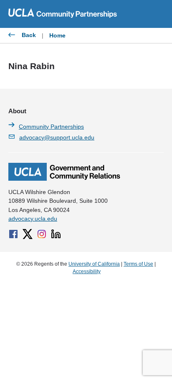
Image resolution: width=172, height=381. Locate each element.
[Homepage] (64, 178)
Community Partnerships (51, 126)
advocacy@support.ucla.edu (56, 137)
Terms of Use (138, 264)
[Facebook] (13, 234)
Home (57, 35)
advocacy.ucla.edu (32, 218)
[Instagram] (42, 234)
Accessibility (87, 271)
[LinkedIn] (56, 234)
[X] (28, 234)
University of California (94, 264)
